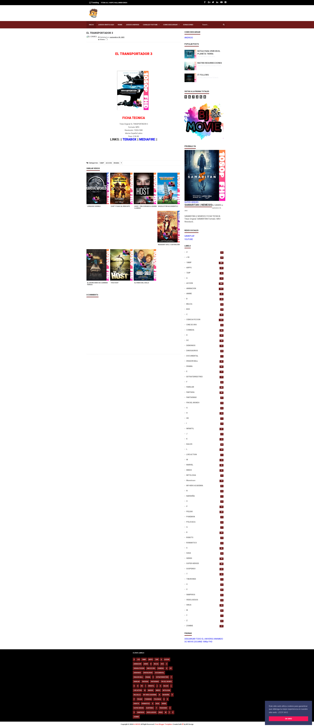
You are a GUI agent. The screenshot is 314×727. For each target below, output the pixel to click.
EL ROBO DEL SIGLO (141, 283)
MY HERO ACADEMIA (194, 486)
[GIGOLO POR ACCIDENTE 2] (169, 188)
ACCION (109, 163)
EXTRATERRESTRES (194, 377)
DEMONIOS (190, 345)
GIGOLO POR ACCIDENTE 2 (168, 206)
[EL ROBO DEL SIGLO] (145, 265)
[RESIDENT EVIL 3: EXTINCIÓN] (169, 226)
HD (187, 418)
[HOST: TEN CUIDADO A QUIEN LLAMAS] (145, 188)
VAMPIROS (190, 595)
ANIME (189, 294)
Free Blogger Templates (163, 724)
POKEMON (190, 517)
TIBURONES (191, 579)
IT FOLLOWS (203, 75)
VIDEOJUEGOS (192, 600)
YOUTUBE (188, 239)
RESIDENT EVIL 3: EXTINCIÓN (169, 244)
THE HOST (114, 283)
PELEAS (189, 511)
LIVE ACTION (191, 454)
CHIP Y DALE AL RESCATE (120, 206)
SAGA (188, 553)
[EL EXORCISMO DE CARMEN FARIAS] (98, 265)
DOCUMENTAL (192, 356)
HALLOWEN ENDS (112, 3)
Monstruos (190, 480)
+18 (187, 257)
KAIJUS (189, 444)
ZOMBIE (189, 626)
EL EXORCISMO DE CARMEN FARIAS (97, 283)
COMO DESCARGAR (170, 25)
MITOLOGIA (191, 475)
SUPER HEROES (192, 563)
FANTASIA (190, 392)
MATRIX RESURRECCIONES (209, 63)
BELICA (189, 304)
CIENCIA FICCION (193, 319)
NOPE (103, 3)
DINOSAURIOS (192, 351)
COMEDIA (190, 330)
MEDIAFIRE (147, 139)
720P (188, 273)
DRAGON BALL (192, 361)
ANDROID (188, 37)
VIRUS (188, 605)
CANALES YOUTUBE (150, 25)
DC (187, 340)
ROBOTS (189, 537)
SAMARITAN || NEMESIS (198, 205)
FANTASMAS (191, 397)
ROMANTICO (191, 543)
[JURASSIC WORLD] (98, 188)
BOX (188, 309)
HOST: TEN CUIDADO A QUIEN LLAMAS (145, 207)
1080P (101, 163)
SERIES (189, 558)
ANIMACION (191, 288)
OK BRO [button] (288, 719)
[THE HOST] (122, 265)
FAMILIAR (190, 387)
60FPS (189, 268)
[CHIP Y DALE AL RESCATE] (122, 188)
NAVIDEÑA (190, 496)
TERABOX (129, 139)
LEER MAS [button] (283, 712)
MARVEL (189, 465)
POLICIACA (190, 522)
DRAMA (116, 163)
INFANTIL (190, 429)
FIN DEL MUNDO (192, 403)
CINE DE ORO (191, 325)
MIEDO (189, 470)
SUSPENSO (191, 569)
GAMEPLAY (189, 236)
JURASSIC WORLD (94, 206)
